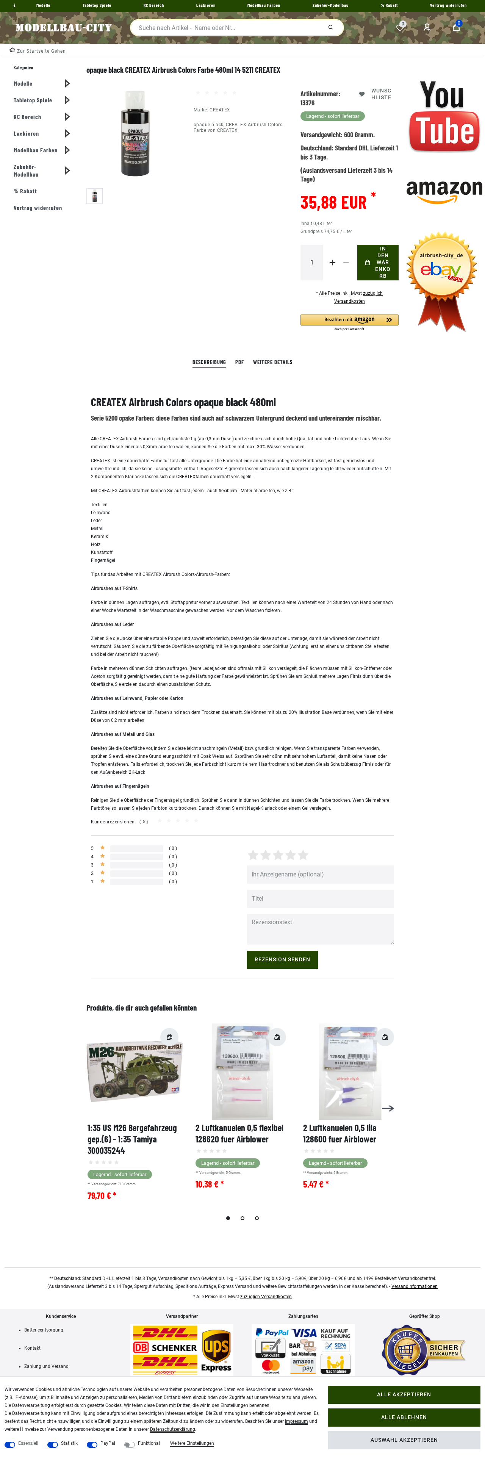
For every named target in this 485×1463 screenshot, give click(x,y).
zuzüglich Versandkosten (266, 1296)
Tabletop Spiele (33, 99)
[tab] (209, 362)
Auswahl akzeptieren (404, 1440)
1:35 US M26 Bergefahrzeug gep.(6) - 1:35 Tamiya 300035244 (132, 1139)
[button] (349, 323)
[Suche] (331, 27)
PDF (239, 362)
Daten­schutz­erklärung (172, 1429)
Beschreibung (209, 362)
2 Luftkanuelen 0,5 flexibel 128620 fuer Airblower (239, 1133)
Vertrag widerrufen (38, 207)
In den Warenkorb (383, 262)
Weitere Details (273, 362)
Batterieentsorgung (43, 1330)
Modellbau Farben (36, 149)
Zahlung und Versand (46, 1366)
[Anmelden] (428, 27)
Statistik (69, 1443)
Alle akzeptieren (404, 1394)
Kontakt (32, 1348)
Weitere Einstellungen (192, 1443)
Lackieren (26, 133)
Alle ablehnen (404, 1417)
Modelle (23, 83)
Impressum (296, 1421)
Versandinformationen (414, 1286)
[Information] (14, 5)
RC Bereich (27, 116)
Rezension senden (282, 959)
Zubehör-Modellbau (26, 170)
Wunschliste (381, 94)
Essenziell (28, 1443)
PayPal (107, 1443)
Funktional (149, 1443)
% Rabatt (25, 190)
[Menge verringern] (346, 262)
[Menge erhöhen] (332, 262)
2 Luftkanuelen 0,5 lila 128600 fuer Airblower (340, 1133)
